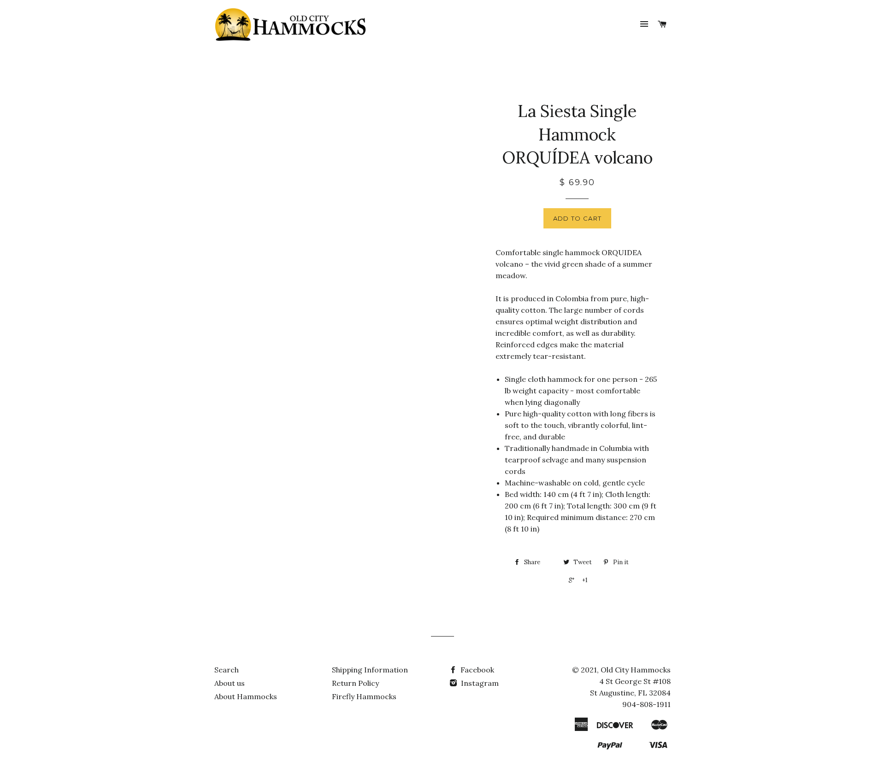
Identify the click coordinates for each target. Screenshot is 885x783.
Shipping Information (370, 669)
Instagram (479, 683)
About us (229, 683)
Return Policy (355, 683)
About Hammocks (245, 696)
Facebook (476, 669)
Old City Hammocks (636, 669)
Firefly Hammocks (364, 696)
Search (226, 669)
